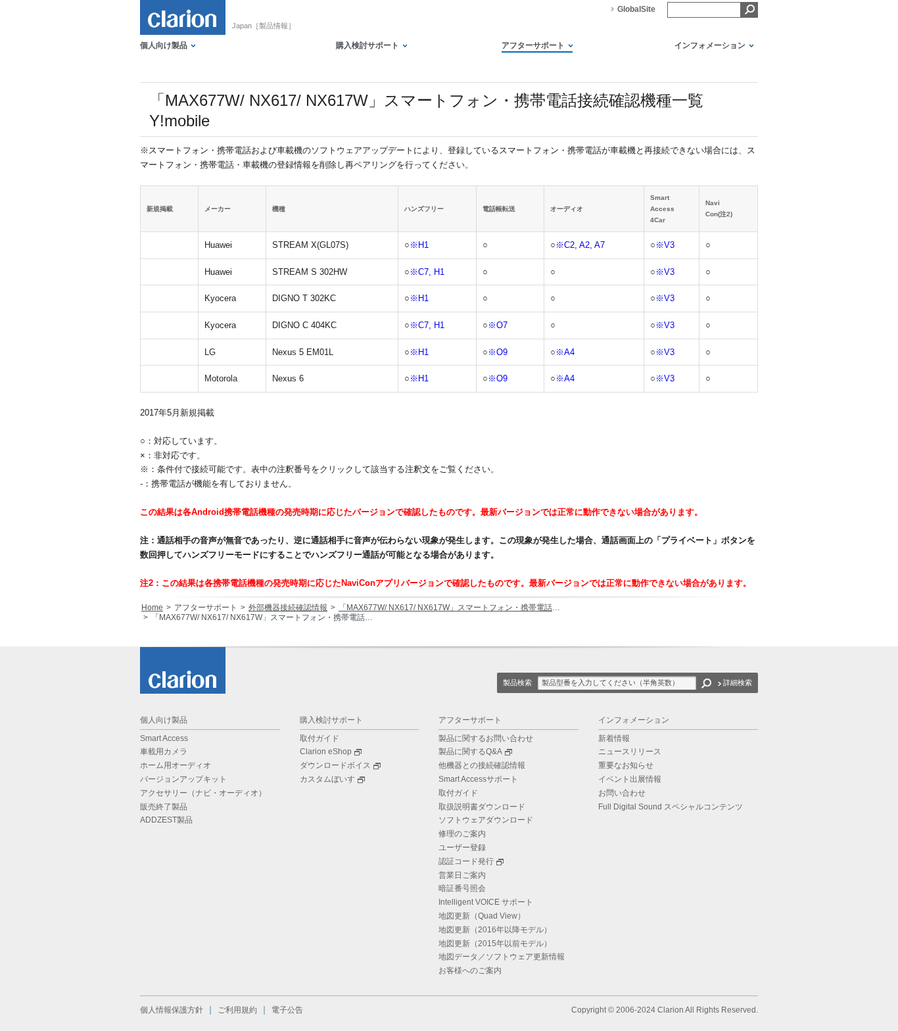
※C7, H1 (427, 272)
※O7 (498, 325)
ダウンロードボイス (335, 765)
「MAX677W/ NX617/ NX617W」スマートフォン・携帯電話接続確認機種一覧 (477, 607)
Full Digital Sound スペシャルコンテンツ (670, 806)
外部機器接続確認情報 (287, 607)
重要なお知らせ (625, 765)
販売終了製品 (163, 806)
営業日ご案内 (462, 875)
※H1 (419, 245)
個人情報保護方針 (171, 1010)
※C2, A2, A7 (580, 245)
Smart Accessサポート (478, 779)
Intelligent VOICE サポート (485, 902)
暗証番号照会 (462, 888)
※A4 (565, 352)
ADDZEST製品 (166, 820)
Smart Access (164, 738)
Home (152, 607)
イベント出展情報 (629, 779)
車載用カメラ (163, 751)
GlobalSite (636, 9)
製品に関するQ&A (470, 751)
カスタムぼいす (327, 779)
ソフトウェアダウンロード (485, 820)
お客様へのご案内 (470, 970)
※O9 (498, 352)
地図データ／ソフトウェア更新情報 (501, 956)
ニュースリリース (629, 751)
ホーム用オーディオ (175, 765)
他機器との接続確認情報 (481, 765)
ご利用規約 (237, 1010)
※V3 (664, 245)
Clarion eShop (326, 751)
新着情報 (614, 738)
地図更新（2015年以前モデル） (495, 943)
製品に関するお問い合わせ (485, 738)
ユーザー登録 (462, 847)
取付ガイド (319, 738)
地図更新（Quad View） (481, 916)
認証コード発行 (466, 861)
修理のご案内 (462, 833)
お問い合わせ (622, 793)
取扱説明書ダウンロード (481, 806)
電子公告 (287, 1010)
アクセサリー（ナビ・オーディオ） (203, 793)
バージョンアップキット (183, 779)
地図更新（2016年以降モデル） (495, 929)
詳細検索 (737, 682)
